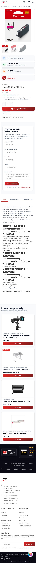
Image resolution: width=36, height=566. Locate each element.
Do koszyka (18, 343)
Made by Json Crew (14, 556)
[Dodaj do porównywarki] (9, 113)
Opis (4, 199)
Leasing (3, 518)
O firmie (21, 513)
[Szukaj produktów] (24, 2)
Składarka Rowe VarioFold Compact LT (16, 369)
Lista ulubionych (5, 526)
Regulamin (22, 520)
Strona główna (5, 6)
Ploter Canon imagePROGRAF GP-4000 (16, 401)
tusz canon (20, 117)
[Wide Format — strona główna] (5, 2)
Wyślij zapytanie (12, 184)
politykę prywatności (25, 187)
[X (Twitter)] (9, 559)
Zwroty (24, 561)
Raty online (4, 515)
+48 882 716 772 (11, 78)
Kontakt (3, 513)
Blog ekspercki (23, 515)
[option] (18, 25)
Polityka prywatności (14, 561)
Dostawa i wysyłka (24, 523)
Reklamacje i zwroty (25, 526)
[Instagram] (4, 559)
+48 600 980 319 (13, 498)
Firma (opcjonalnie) (11, 149)
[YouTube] (7, 559)
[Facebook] (2, 559)
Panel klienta (4, 523)
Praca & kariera (23, 518)
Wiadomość (8, 172)
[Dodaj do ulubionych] (4, 113)
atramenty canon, (11, 117)
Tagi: (3, 117)
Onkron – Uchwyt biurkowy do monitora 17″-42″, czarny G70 (16, 336)
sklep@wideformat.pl (10, 503)
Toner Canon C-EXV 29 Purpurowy (15, 433)
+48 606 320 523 (13, 500)
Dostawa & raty (27, 199)
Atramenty (14, 6)
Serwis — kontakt (6, 520)
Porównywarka (5, 528)
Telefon (7, 164)
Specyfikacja (14, 199)
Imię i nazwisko (9, 142)
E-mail (7, 157)
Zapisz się (29, 544)
